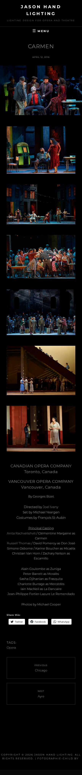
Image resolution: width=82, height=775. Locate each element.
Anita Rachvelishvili (21, 533)
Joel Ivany (50, 507)
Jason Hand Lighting (53, 754)
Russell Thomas (19, 543)
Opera (11, 647)
